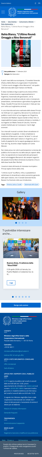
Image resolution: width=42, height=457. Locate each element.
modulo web (31, 386)
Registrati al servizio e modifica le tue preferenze (21, 433)
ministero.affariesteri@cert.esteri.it (16, 351)
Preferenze (19, 453)
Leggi (11, 283)
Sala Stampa (12, 21)
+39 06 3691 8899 (16, 388)
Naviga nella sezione (21, 305)
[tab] (16, 223)
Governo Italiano (6, 3)
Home (3, 21)
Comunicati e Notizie (26, 21)
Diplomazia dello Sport (31, 184)
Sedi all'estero (9, 368)
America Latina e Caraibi (14, 184)
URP (6, 381)
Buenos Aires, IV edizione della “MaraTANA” (20, 264)
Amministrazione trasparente (14, 423)
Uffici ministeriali (10, 364)
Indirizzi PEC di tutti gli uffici (14, 355)
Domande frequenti (10, 412)
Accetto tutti (33, 453)
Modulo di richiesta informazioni (15, 408)
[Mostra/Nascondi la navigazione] (3, 12)
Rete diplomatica (7, 24)
